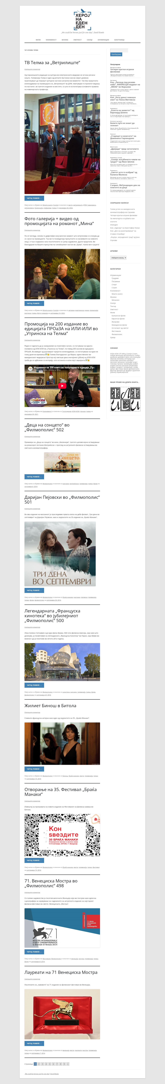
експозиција (135, 357)
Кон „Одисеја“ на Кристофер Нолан (125, 228)
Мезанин (115, 300)
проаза (83, 411)
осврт (135, 362)
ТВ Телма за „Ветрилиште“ (52, 62)
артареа (71, 310)
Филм (38, 40)
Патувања (116, 281)
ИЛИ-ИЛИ (75, 411)
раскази (125, 365)
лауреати (78, 1050)
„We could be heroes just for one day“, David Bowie (42, 1074)
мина (87, 310)
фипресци (121, 370)
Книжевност (51, 40)
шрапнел (136, 370)
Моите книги (47, 205)
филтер (113, 370)
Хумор (112, 337)
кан (133, 359)
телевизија (83, 484)
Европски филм (118, 319)
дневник (113, 357)
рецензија (133, 365)
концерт (130, 360)
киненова (114, 360)
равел (135, 364)
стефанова (47, 208)
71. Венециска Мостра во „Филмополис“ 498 (51, 883)
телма (54, 208)
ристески (28, 313)
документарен (124, 357)
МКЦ (124, 354)
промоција (39, 208)
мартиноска (79, 310)
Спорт (114, 284)
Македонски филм (119, 325)
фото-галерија (42, 313)
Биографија (119, 40)
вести (70, 205)
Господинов (66, 411)
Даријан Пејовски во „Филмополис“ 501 (62, 499)
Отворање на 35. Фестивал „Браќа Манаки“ (61, 791)
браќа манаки (68, 597)
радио (112, 365)
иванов (113, 359)
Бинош (65, 776)
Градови (115, 278)
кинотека (66, 692)
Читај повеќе (34, 198)
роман (113, 367)
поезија (113, 364)
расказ (118, 365)
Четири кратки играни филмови (123, 215)
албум (112, 355)
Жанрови (115, 322)
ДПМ (85, 205)
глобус (137, 355)
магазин (66, 484)
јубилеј (113, 372)
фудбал (129, 370)
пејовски (84, 597)
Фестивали (47, 959)
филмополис (39, 600)
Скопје (89, 40)
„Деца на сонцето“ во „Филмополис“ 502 (47, 427)
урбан (112, 369)
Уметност (77, 40)
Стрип (114, 287)
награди (128, 362)
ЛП (120, 354)
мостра (81, 959)
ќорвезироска (122, 372)
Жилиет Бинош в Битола (50, 706)
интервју (128, 359)
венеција (74, 959)
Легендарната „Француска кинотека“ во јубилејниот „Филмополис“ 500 (52, 615)
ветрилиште (77, 205)
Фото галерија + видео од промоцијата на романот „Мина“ (59, 221)
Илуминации (103, 40)
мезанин (121, 362)
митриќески (74, 484)
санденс (119, 367)
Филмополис (47, 484)
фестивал (96, 867)
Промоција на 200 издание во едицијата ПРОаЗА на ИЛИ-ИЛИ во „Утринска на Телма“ (61, 328)
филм (95, 484)
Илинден (114, 225)
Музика (65, 40)
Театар (113, 306)
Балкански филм (118, 316)
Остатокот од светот (120, 328)
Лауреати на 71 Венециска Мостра (61, 972)
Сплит (134, 354)
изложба (120, 359)
